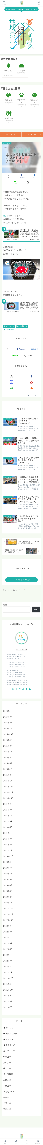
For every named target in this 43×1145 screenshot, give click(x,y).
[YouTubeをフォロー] (31, 382)
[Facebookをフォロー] (31, 376)
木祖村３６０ (23, 326)
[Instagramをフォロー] (11, 382)
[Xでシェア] (7, 816)
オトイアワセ (32, 134)
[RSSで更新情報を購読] (31, 388)
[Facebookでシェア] (7, 822)
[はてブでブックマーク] (16, 822)
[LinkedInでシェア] (16, 829)
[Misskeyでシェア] (35, 816)
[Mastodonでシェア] (16, 816)
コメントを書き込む (21, 580)
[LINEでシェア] (26, 822)
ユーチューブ (10, 134)
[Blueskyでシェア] (26, 816)
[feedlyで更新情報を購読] (11, 388)
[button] (28, 182)
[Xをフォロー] (11, 376)
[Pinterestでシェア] (35, 822)
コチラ (6, 216)
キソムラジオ (21, 650)
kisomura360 (10, 329)
